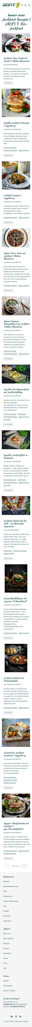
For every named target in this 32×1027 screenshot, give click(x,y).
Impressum (7, 921)
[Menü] (29, 5)
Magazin (6, 943)
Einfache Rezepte (10, 148)
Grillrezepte (21, 414)
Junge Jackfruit (23, 150)
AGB (5, 891)
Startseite (6, 916)
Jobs (4, 968)
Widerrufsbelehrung (10, 886)
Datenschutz (7, 896)
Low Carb (7, 419)
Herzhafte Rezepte (10, 150)
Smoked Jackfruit (10, 783)
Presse (5, 958)
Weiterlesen (8, 83)
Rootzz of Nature (9, 991)
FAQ (5, 906)
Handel (5, 981)
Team (5, 963)
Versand (6, 881)
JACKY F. (12, 1021)
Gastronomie (8, 986)
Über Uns (6, 933)
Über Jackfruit (8, 938)
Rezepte (6, 948)
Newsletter (7, 953)
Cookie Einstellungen (10, 901)
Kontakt (6, 911)
